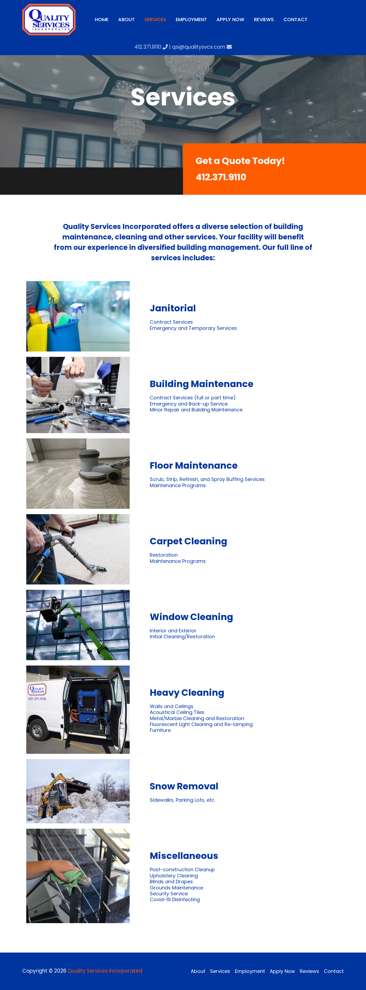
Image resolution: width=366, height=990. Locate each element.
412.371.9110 (149, 47)
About (198, 971)
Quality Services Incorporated (105, 970)
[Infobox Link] (274, 169)
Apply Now (282, 971)
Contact (334, 971)
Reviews (309, 971)
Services (220, 971)
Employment (250, 971)
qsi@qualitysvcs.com (199, 47)
